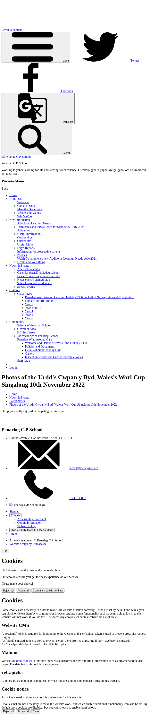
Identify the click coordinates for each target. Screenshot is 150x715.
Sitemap (14, 511)
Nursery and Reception (39, 300)
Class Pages (24, 293)
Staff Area (23, 360)
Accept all (23, 590)
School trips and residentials (34, 283)
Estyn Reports (26, 248)
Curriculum (24, 241)
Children (14, 290)
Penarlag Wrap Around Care (34, 339)
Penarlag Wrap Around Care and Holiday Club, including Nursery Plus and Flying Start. (79, 297)
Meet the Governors (29, 209)
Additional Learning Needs (34, 223)
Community (16, 321)
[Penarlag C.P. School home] (16, 156)
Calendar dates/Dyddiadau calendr (38, 272)
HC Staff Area (26, 332)
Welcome (23, 202)
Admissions (24, 230)
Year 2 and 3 (33, 307)
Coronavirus (24, 237)
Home (13, 195)
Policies (22, 255)
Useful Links (25, 244)
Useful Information (29, 234)
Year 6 (29, 318)
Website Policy (26, 526)
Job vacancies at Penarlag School (37, 336)
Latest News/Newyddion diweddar (38, 276)
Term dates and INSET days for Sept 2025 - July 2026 (50, 226)
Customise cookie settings (48, 590)
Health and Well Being (31, 262)
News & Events (19, 265)
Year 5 (29, 314)
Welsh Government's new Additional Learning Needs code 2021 (57, 258)
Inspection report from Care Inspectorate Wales (54, 357)
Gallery (29, 353)
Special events (26, 286)
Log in (13, 367)
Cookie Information (29, 522)
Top (5, 550)
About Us (15, 198)
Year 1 (29, 304)
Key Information (19, 219)
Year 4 (29, 311)
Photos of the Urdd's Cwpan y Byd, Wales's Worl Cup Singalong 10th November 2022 (63, 404)
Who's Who (24, 216)
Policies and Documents (40, 346)
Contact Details (26, 205)
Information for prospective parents (38, 251)
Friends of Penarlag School (34, 325)
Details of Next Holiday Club (43, 350)
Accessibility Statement (31, 519)
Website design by (27, 544)
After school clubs (28, 269)
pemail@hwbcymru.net (83, 468)
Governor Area (26, 329)
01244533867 (77, 498)
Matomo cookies (21, 660)
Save (36, 711)
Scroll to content (12, 29)
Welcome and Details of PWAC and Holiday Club (56, 343)
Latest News (17, 401)
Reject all (8, 590)
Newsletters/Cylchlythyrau (33, 279)
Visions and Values (29, 212)
